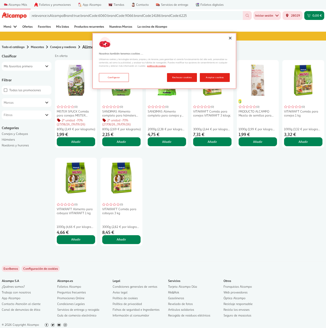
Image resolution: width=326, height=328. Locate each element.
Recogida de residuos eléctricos (189, 315)
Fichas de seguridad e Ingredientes (136, 309)
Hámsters (8, 139)
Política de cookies (125, 298)
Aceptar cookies (215, 77)
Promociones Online (70, 298)
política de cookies (156, 65)
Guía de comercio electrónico (76, 315)
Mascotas (37, 47)
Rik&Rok (173, 292)
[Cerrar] (230, 38)
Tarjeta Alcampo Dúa (182, 286)
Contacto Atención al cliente (21, 304)
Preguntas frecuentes (71, 292)
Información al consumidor (131, 315)
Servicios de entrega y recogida (78, 309)
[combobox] (136, 15)
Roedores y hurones (15, 145)
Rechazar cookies (182, 77)
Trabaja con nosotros (16, 292)
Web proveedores (235, 292)
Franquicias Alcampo (238, 286)
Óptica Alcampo (234, 298)
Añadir (76, 142)
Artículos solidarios (181, 309)
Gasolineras (176, 298)
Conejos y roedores (63, 47)
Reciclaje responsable (238, 304)
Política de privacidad (127, 304)
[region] (164, 61)
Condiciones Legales (71, 304)
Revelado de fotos (180, 304)
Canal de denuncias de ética (21, 309)
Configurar (114, 77)
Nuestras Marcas (120, 26)
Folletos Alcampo (69, 286)
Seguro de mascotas (237, 315)
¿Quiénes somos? (13, 286)
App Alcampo (11, 298)
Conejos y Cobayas (15, 134)
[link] (41, 269)
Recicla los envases (236, 309)
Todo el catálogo (13, 47)
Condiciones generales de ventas (135, 286)
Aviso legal (120, 292)
